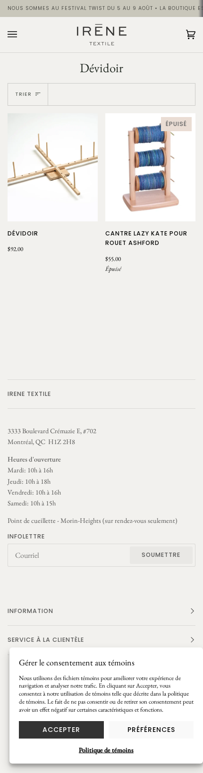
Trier (23, 94)
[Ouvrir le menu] (22, 34)
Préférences (151, 729)
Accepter (61, 729)
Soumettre (161, 555)
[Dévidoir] (53, 167)
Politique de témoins (106, 750)
